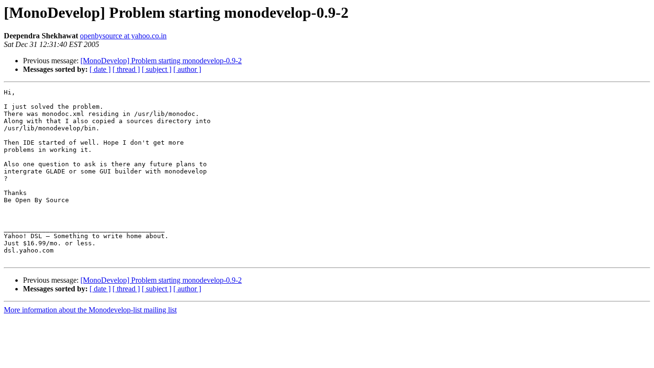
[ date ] (100, 69)
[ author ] (187, 69)
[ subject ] (156, 69)
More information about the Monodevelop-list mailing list (90, 310)
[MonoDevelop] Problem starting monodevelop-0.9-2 (161, 61)
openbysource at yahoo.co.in (123, 36)
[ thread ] (126, 69)
